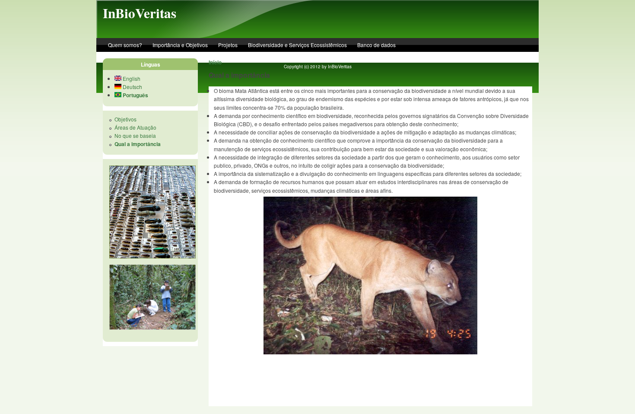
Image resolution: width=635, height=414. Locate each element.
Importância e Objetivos (180, 44)
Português (134, 95)
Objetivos (125, 119)
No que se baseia (135, 135)
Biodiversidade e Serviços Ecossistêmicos (297, 44)
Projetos (228, 44)
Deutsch (131, 86)
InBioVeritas (139, 13)
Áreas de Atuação (135, 127)
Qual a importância (137, 144)
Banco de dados (376, 44)
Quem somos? (125, 44)
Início (215, 62)
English (130, 78)
